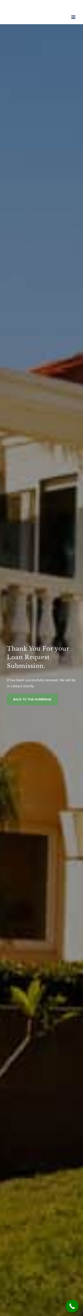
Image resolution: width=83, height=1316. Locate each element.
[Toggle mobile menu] (73, 17)
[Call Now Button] (72, 1306)
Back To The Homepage (32, 699)
